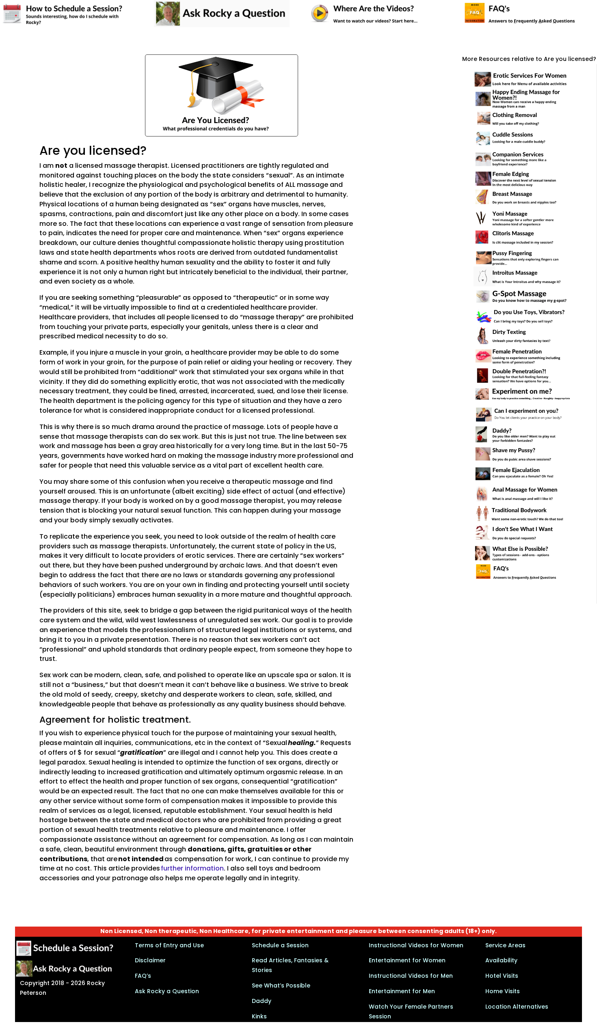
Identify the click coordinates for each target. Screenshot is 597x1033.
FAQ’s (143, 976)
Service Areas (505, 945)
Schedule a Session (280, 945)
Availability (501, 960)
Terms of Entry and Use (169, 945)
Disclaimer (150, 960)
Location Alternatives (516, 1007)
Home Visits (502, 991)
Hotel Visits (501, 976)
